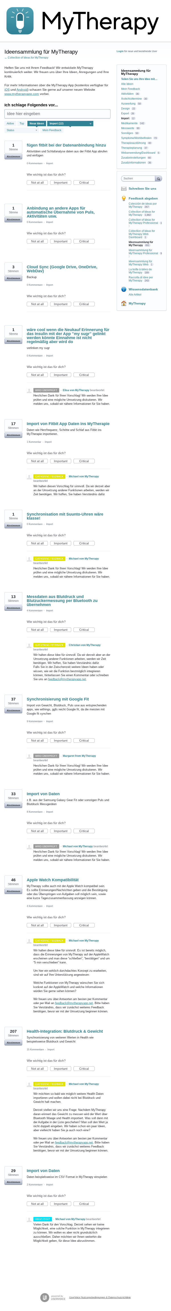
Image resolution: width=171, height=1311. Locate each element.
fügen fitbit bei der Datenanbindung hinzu (66, 145)
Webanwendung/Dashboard (138, 152)
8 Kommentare (35, 811)
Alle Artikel (135, 294)
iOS (7, 89)
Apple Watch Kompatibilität (53, 880)
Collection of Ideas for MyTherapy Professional (144, 221)
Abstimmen (13, 156)
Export (125, 113)
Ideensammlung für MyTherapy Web (140, 263)
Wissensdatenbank (143, 289)
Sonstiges (127, 133)
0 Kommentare (35, 163)
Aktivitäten (127, 93)
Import (49, 163)
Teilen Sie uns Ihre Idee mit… (139, 79)
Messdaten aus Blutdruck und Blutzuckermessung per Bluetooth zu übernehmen (62, 600)
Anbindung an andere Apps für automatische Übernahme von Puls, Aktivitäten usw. (61, 212)
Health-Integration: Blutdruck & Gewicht (65, 1031)
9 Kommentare (35, 721)
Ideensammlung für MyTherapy (141, 244)
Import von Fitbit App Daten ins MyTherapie (68, 424)
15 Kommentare (35, 1049)
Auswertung (128, 103)
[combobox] (139, 178)
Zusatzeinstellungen (133, 157)
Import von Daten (43, 794)
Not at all (39, 183)
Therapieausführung (133, 143)
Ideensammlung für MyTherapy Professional (144, 252)
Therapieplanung (131, 147)
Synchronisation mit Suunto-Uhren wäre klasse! (65, 516)
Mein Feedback (52, 130)
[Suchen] (158, 178)
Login (120, 51)
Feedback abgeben (143, 198)
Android (21, 89)
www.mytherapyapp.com (21, 94)
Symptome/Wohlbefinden (136, 138)
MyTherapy (137, 303)
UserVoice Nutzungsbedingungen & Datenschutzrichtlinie (100, 1297)
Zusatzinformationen (133, 162)
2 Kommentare (35, 1184)
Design (125, 108)
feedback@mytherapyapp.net (67, 679)
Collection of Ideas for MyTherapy (142, 213)
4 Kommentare (35, 610)
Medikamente (129, 123)
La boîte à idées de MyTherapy (140, 271)
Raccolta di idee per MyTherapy (141, 279)
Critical (87, 183)
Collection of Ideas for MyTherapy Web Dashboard (142, 234)
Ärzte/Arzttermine (131, 98)
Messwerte (127, 128)
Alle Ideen (127, 84)
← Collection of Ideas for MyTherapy (26, 57)
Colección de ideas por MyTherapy (143, 205)
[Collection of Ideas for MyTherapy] (85, 21)
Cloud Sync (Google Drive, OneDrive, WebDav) (62, 269)
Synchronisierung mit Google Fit (58, 699)
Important (62, 183)
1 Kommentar (34, 441)
